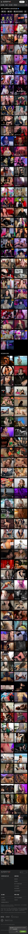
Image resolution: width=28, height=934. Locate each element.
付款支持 (16, 899)
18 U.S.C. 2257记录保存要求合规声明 (8, 924)
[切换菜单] (1, 2)
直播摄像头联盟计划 (5, 902)
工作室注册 (3, 899)
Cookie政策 (16, 886)
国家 (11, 11)
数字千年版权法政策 (18, 883)
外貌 (4, 11)
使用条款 (16, 881)
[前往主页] (8, 1)
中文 (22, 872)
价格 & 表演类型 (19, 11)
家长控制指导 (16, 888)
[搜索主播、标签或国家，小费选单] (26, 5)
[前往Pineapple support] (2, 920)
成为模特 (2, 897)
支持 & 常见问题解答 (18, 897)
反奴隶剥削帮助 (17, 890)
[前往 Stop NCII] (9, 920)
